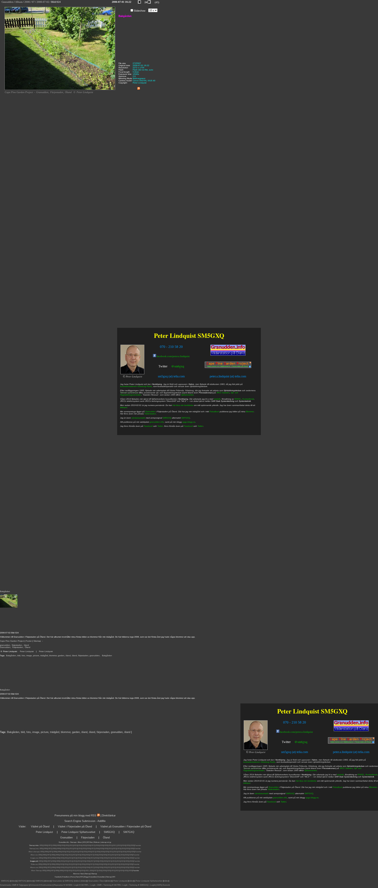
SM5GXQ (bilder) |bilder (75, 881)
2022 (114, 845)
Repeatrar (58, 885)
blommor (53, 655)
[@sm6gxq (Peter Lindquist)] (167, 367)
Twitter (286, 742)
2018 (97, 845)
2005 (41, 845)
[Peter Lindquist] (255, 749)
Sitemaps (73, 842)
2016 (88, 845)
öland (26, 645)
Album (80, 842)
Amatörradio (5, 885)
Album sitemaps (34, 852)
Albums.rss (34, 867)
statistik (340, 774)
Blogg (86, 877)
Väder (22, 826)
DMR (14, 885)
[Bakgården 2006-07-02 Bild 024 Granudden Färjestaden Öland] (60, 89)
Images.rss (34, 858)
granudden (5, 645)
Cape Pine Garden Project (12, 641)
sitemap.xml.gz (106, 842)
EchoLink (34, 885)
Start (81, 874)
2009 (58, 845)
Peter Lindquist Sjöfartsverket (78, 832)
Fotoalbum (337, 787)
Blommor (373, 787)
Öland (27, 647)
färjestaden (17, 645)
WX (84, 842)
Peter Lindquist (27, 651)
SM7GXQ (309, 793)
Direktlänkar (109, 815)
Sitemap (37, 641)
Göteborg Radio (268, 762)
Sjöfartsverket (310, 770)
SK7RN (117, 885)
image (29, 655)
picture (36, 655)
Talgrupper (24, 885)
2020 (105, 845)
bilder (13, 881)
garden (61, 655)
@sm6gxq (301, 742)
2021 (110, 845)
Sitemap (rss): (34, 848)
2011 (66, 845)
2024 (123, 845)
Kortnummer (46, 885)
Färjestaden (17, 647)
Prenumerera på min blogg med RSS (75, 815)
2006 (45, 845)
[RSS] (138, 88)
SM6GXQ (39, 881)
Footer (29, 641)
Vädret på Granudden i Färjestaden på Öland (125, 826)
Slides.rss (34, 864)
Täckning (107, 885)
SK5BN (68, 885)
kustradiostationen (251, 762)
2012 (71, 845)
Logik (76, 885)
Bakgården (11, 655)
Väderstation (273, 789)
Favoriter (138, 845)
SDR (159, 885)
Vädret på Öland (40, 826)
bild (18, 655)
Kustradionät (371, 774)
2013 (75, 845)
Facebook (271, 802)
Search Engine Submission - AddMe (85, 821)
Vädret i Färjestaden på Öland (75, 826)
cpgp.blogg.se (312, 798)
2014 (79, 845)
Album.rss (34, 855)
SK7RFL (85, 885)
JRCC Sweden (346, 768)
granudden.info (280, 798)
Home (73, 877)
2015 (84, 845)
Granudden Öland (96, 881)
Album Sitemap (36, 870)
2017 (92, 845)
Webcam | (97, 842)
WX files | (90, 842)
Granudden (5, 647)
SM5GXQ (334, 711)
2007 (49, 845)
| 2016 (91, 870)
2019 (101, 845)
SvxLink (166, 885)
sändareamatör (262, 793)
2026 (132, 845)
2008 (54, 845)
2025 (127, 845)
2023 (119, 845)
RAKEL (361, 774)
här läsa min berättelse (306, 781)
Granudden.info (64, 842)
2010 (62, 845)
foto (23, 655)
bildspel (246, 783)
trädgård (44, 655)
